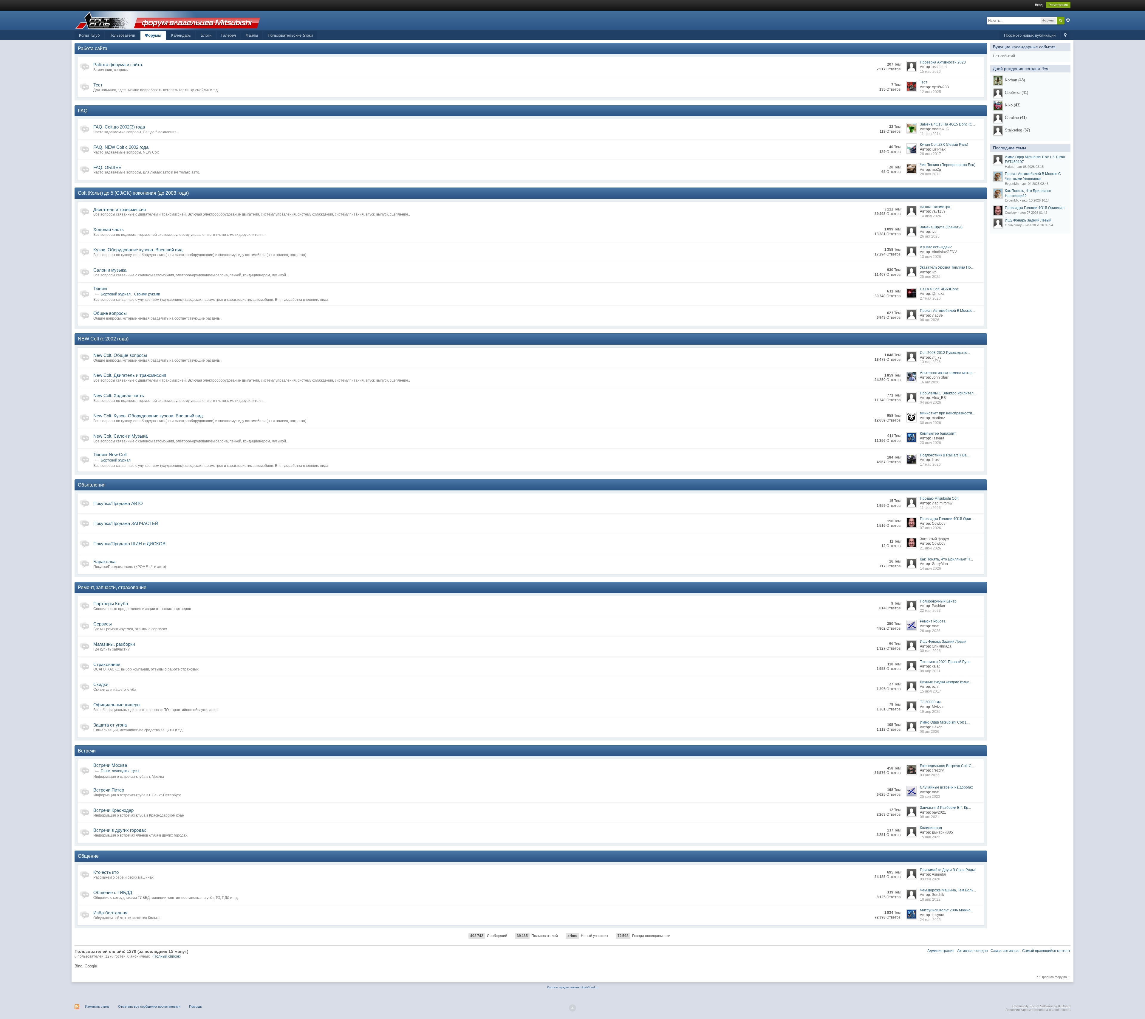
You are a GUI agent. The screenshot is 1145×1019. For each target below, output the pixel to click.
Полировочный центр (938, 601)
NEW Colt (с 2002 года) (103, 338)
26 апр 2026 (930, 631)
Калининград (931, 828)
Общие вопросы (110, 313)
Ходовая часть (108, 229)
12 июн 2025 (930, 92)
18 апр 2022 (930, 899)
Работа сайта (92, 48)
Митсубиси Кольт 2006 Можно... (946, 910)
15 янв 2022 (930, 837)
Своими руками (147, 294)
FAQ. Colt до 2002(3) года (119, 126)
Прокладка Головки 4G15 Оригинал (1034, 208)
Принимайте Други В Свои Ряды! (948, 870)
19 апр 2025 (930, 712)
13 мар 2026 (930, 362)
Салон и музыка (109, 269)
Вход (1038, 5)
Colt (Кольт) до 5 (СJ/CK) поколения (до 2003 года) (133, 193)
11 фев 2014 (930, 134)
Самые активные (1005, 951)
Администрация (940, 951)
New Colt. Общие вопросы (120, 355)
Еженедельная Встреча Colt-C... (947, 766)
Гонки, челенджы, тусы (120, 771)
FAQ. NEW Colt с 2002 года (120, 147)
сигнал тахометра (935, 207)
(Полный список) (166, 956)
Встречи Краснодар (113, 810)
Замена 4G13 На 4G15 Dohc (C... (947, 124)
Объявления (92, 484)
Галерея (228, 35)
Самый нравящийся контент (1046, 951)
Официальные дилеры (116, 704)
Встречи (87, 750)
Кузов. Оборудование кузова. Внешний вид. (138, 249)
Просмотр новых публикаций (1030, 35)
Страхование (106, 664)
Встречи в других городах (119, 830)
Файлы (252, 35)
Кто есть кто (106, 872)
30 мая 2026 (930, 651)
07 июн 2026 (930, 528)
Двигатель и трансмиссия (119, 209)
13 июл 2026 (930, 257)
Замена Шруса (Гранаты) (941, 227)
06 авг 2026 (929, 320)
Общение (88, 856)
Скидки (100, 684)
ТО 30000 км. (930, 702)
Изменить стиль (97, 1006)
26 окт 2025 (930, 236)
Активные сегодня (972, 951)
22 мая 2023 (930, 610)
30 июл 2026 (930, 423)
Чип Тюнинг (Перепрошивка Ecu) (947, 165)
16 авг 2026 (929, 382)
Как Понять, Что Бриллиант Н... (946, 559)
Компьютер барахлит (938, 433)
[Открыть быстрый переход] (1065, 35)
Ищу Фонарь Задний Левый (943, 641)
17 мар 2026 (930, 464)
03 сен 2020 (930, 879)
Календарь (181, 35)
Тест (98, 84)
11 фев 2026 (930, 508)
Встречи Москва (110, 765)
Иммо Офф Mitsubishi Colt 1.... (945, 722)
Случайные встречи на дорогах (946, 787)
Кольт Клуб (89, 35)
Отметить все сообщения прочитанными (149, 1006)
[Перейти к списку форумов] (168, 20)
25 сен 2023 (930, 797)
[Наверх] (572, 1008)
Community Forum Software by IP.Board (1041, 1006)
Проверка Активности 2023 (943, 62)
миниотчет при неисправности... (947, 413)
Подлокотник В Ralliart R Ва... (944, 455)
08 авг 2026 (929, 732)
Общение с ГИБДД (112, 892)
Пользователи (122, 35)
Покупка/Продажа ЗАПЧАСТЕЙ (125, 523)
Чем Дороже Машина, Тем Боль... (948, 890)
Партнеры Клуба (110, 603)
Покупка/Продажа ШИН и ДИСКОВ (129, 543)
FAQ (82, 110)
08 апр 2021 (930, 671)
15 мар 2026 (930, 71)
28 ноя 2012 (930, 174)
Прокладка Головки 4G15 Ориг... (947, 519)
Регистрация (1058, 5)
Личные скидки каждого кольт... (945, 682)
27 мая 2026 (930, 298)
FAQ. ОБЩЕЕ (107, 167)
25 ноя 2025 (930, 277)
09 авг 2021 (929, 817)
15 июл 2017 (930, 691)
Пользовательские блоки (290, 35)
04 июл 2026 (930, 402)
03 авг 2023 (929, 775)
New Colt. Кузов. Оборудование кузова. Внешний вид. (148, 415)
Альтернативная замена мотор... (947, 373)
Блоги (206, 35)
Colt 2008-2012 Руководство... (945, 353)
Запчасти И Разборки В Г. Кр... (945, 808)
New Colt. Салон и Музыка (120, 436)
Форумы (153, 35)
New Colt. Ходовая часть (118, 395)
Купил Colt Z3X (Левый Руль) (944, 145)
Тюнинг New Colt (110, 454)
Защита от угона (110, 724)
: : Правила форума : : (1053, 977)
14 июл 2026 (930, 216)
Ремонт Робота (933, 621)
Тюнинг (100, 288)
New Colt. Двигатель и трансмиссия (129, 375)
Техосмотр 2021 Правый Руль (945, 662)
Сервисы (102, 623)
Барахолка (104, 561)
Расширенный (1068, 20)
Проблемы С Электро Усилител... (948, 393)
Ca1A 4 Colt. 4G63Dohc (939, 289)
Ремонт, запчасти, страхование (112, 587)
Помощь (195, 1006)
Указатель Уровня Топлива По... (947, 267)
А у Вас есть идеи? (936, 247)
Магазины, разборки (114, 644)
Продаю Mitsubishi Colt (939, 498)
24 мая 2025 (930, 920)
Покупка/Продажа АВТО (118, 503)
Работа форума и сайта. (118, 64)
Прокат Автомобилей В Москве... (947, 311)
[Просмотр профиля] (998, 80)
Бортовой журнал (116, 294)
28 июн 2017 (930, 154)
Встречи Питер (108, 789)
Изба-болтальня (110, 912)
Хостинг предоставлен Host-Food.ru (572, 987)
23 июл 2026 (930, 443)
